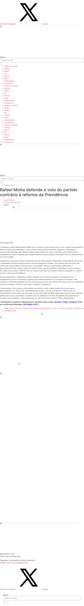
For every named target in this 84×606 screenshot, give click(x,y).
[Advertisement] (19, 346)
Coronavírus (9, 83)
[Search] (1, 64)
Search (2, 57)
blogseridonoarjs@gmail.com (17, 563)
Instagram (73, 302)
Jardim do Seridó (11, 66)
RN (5, 74)
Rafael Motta (28, 308)
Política (7, 69)
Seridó (6, 71)
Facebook (58, 302)
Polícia (6, 76)
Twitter (65, 302)
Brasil (6, 78)
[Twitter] (28, 24)
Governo (12, 308)
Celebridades (9, 81)
